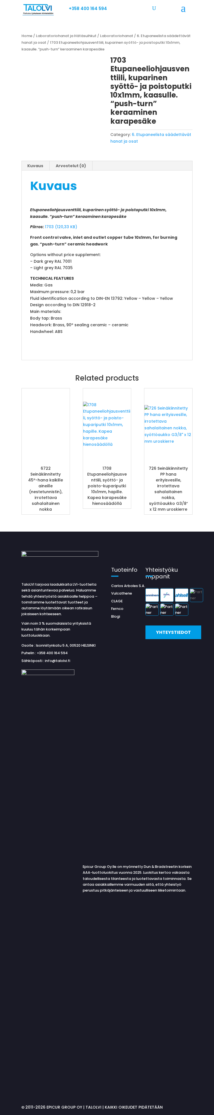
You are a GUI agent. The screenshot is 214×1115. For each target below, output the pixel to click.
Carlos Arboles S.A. (128, 585)
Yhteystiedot (173, 632)
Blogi (115, 616)
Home (26, 35)
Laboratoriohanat (116, 35)
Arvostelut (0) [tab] (71, 166)
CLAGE (117, 601)
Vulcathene (121, 593)
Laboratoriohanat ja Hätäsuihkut (66, 35)
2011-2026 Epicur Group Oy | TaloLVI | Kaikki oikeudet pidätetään (94, 1107)
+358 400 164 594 (88, 8)
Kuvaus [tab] (35, 166)
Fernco (117, 608)
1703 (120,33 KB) (61, 227)
